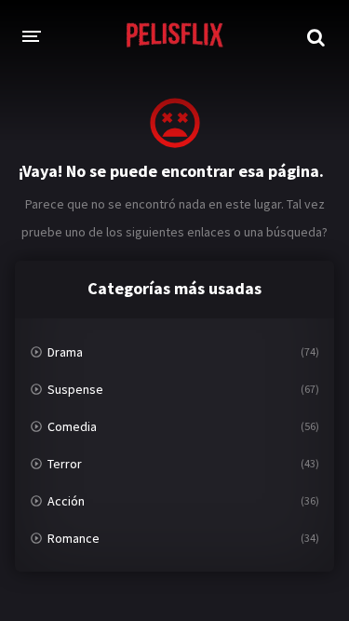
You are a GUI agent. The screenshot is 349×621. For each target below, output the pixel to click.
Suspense (75, 389)
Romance (73, 538)
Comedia (72, 426)
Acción (66, 501)
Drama (65, 352)
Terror (64, 463)
